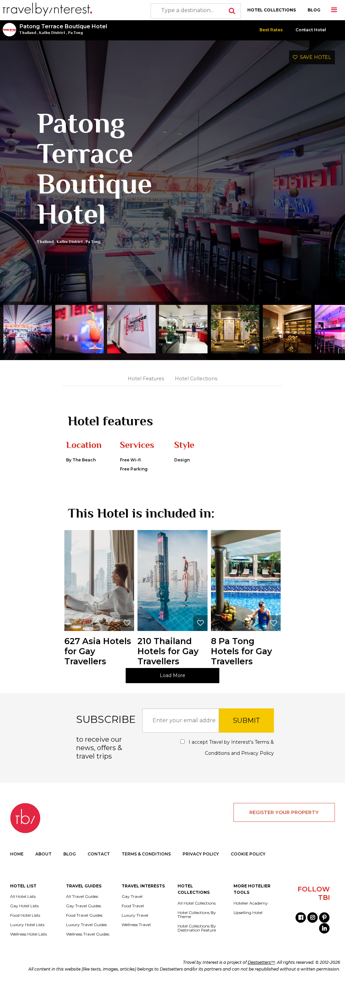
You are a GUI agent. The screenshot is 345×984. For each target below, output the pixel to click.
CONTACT (99, 853)
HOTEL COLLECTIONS (271, 9)
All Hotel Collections (197, 903)
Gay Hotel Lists (24, 906)
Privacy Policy (257, 753)
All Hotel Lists (23, 896)
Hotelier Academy (250, 903)
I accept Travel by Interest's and (230, 747)
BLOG (314, 9)
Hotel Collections (196, 379)
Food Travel (133, 906)
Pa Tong (75, 32)
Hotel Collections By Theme (197, 915)
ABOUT (43, 853)
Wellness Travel (136, 925)
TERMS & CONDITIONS (146, 853)
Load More (172, 675)
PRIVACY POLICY (201, 853)
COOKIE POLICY (248, 853)
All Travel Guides (82, 896)
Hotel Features (146, 379)
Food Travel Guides (84, 915)
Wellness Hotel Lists (28, 934)
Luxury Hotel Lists (27, 925)
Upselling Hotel (247, 913)
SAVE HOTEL (314, 57)
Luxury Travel (135, 915)
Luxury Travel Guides (86, 925)
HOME (17, 853)
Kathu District (52, 32)
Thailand (28, 32)
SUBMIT (246, 720)
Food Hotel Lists (25, 915)
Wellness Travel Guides (87, 934)
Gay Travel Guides (83, 906)
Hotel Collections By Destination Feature (197, 928)
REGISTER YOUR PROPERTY (284, 812)
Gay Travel (132, 896)
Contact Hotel (310, 29)
